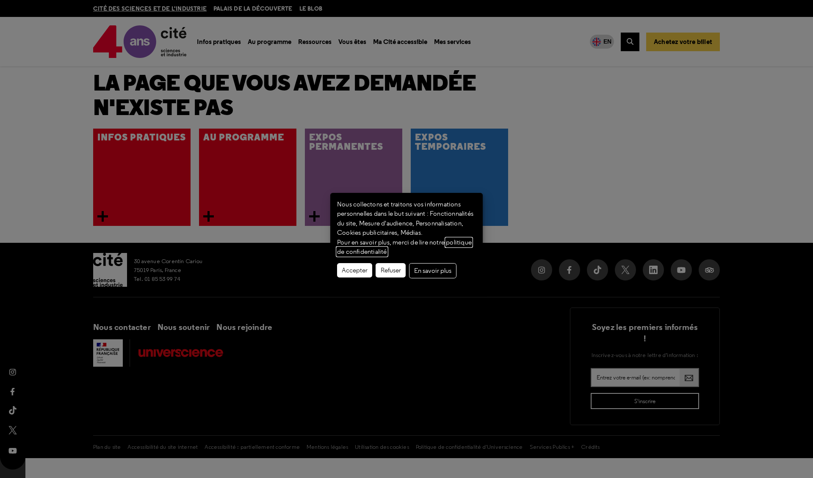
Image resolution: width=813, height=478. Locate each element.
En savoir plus (432, 270)
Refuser (391, 270)
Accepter (355, 270)
